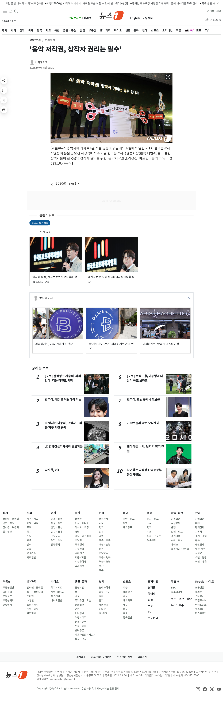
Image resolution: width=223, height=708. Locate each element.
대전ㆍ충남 (104, 544)
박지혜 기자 (41, 62)
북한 (149, 513)
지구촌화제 (80, 561)
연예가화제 (104, 587)
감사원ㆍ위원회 (11, 527)
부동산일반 (8, 587)
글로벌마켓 (176, 592)
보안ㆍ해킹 (32, 604)
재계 (197, 523)
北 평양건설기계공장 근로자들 (64, 446)
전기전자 (199, 527)
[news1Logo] (16, 674)
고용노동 (55, 536)
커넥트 (210, 11)
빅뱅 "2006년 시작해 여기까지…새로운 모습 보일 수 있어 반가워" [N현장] (75, 3)
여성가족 (31, 553)
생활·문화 (81, 581)
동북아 (78, 518)
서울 (101, 523)
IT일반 (30, 600)
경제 (53, 513)
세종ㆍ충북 (104, 540)
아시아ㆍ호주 (82, 527)
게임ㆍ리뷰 (32, 609)
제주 (101, 570)
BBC (173, 587)
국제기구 (79, 553)
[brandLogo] (111, 15)
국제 (77, 513)
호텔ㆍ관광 (201, 557)
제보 (218, 11)
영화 (101, 596)
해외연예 (103, 604)
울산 (101, 566)
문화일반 (79, 604)
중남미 (78, 540)
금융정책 (175, 523)
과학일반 (31, 613)
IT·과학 (31, 581)
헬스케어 (55, 596)
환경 (29, 540)
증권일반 (175, 536)
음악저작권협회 (39, 222)
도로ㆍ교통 (80, 626)
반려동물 (79, 630)
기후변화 (79, 548)
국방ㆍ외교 (128, 518)
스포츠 (127, 581)
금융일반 (175, 518)
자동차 (198, 531)
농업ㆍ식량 (56, 540)
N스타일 (103, 613)
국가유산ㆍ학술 (83, 600)
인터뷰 (102, 609)
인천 (101, 531)
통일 (125, 523)
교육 (29, 527)
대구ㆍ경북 (104, 557)
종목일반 (127, 617)
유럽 (77, 531)
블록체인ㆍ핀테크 (180, 548)
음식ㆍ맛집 (80, 639)
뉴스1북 (199, 609)
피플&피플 (80, 557)
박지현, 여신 (52, 470)
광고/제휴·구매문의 (101, 656)
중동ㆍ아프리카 (83, 536)
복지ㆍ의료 (56, 587)
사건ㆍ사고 (32, 518)
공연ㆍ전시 (80, 587)
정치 (5, 513)
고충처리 (142, 656)
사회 (29, 513)
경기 (101, 527)
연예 (101, 581)
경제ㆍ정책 (56, 518)
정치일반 (7, 531)
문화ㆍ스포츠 (154, 536)
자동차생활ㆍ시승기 (85, 634)
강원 (101, 536)
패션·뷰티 (200, 548)
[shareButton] (3, 80)
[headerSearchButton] (16, 11)
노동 (29, 536)
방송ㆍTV (104, 592)
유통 (197, 540)
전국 (101, 513)
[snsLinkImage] (198, 689)
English (135, 18)
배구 (125, 604)
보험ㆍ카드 (177, 531)
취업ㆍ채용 (201, 561)
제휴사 (175, 581)
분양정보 (7, 596)
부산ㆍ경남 (104, 561)
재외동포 (127, 527)
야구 (125, 587)
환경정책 (55, 544)
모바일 (30, 596)
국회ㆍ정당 (8, 523)
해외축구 (127, 600)
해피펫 (87, 18)
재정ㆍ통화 (56, 523)
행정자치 (103, 518)
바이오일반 (56, 600)
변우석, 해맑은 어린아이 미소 (63, 399)
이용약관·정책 (124, 656)
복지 (29, 531)
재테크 (174, 544)
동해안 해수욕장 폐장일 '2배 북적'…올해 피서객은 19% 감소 (153, 3)
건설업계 (7, 604)
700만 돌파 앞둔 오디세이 (143, 423)
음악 (101, 600)
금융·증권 (177, 513)
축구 (125, 596)
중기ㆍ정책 (201, 536)
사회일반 (31, 557)
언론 (77, 609)
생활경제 (199, 544)
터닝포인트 (200, 604)
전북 (101, 548)
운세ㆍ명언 (80, 621)
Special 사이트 (204, 581)
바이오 (55, 581)
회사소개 (81, 656)
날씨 (29, 544)
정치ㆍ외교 (153, 518)
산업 (197, 513)
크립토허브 (74, 18)
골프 (125, 613)
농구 (125, 609)
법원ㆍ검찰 (32, 523)
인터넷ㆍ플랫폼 (35, 587)
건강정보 (79, 613)
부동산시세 (8, 600)
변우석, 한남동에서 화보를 (143, 399)
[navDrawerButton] (4, 11)
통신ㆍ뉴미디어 (35, 592)
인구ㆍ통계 (56, 531)
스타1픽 (199, 596)
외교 (125, 513)
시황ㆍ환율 (177, 540)
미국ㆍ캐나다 (82, 523)
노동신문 (147, 18)
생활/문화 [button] (35, 40)
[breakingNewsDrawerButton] (11, 11)
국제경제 (79, 544)
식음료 (198, 553)
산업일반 (199, 518)
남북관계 (151, 540)
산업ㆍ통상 (56, 527)
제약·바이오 (57, 592)
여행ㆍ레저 (80, 617)
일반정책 (7, 592)
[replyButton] (3, 90)
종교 (77, 596)
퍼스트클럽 (200, 613)
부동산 (7, 581)
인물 (29, 548)
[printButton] (3, 109)
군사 (149, 523)
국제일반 (79, 566)
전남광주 (103, 553)
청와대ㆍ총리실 (11, 518)
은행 (173, 527)
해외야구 (127, 592)
